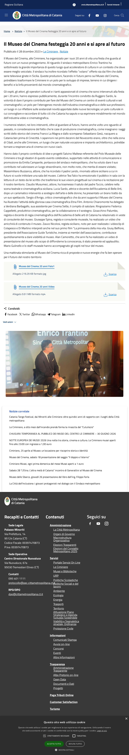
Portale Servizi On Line (66, 562)
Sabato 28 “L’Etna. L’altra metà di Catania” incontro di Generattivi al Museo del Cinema (55, 470)
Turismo (55, 709)
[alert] (64, 735)
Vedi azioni (8, 322)
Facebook (12, 314)
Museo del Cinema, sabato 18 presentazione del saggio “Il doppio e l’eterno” (49, 457)
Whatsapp (40, 314)
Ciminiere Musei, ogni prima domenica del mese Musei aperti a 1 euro (46, 464)
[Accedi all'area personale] (74, 4)
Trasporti (58, 604)
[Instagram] (104, 15)
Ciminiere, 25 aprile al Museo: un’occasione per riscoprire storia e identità (48, 450)
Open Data (59, 679)
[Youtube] (96, 15)
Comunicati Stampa (65, 639)
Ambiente (59, 591)
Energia (57, 599)
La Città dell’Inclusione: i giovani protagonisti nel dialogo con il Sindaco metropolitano (54, 483)
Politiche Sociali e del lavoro (65, 585)
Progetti (58, 688)
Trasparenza (57, 664)
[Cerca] (122, 15)
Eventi (57, 653)
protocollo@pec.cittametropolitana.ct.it (31, 583)
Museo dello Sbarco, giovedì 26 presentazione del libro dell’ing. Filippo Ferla (49, 477)
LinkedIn (70, 314)
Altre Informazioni (64, 657)
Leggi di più (102, 730)
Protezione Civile (63, 628)
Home (7, 31)
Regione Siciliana (14, 4)
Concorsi (58, 648)
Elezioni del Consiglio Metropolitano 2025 (65, 550)
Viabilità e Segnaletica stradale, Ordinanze (66, 623)
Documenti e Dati (63, 683)
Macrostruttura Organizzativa (62, 539)
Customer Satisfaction (64, 702)
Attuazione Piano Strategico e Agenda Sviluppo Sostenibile (65, 615)
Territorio (58, 608)
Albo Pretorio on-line (65, 675)
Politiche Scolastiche (65, 580)
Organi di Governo (64, 534)
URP (56, 575)
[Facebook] (88, 15)
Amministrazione (60, 525)
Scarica (112, 274)
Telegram (56, 314)
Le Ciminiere (50, 51)
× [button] (126, 719)
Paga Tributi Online (61, 695)
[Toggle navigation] (6, 15)
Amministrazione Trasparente (63, 669)
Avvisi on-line (61, 644)
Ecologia (58, 595)
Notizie (18, 31)
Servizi (54, 558)
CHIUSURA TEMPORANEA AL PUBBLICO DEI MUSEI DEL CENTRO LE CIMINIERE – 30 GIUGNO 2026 (62, 434)
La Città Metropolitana (66, 529)
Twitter (26, 314)
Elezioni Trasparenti (64, 544)
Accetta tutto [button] (54, 744)
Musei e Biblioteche (64, 571)
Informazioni (58, 635)
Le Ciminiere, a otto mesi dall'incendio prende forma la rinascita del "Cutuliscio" (51, 427)
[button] (58, 736)
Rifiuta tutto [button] (75, 744)
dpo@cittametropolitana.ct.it (25, 594)
